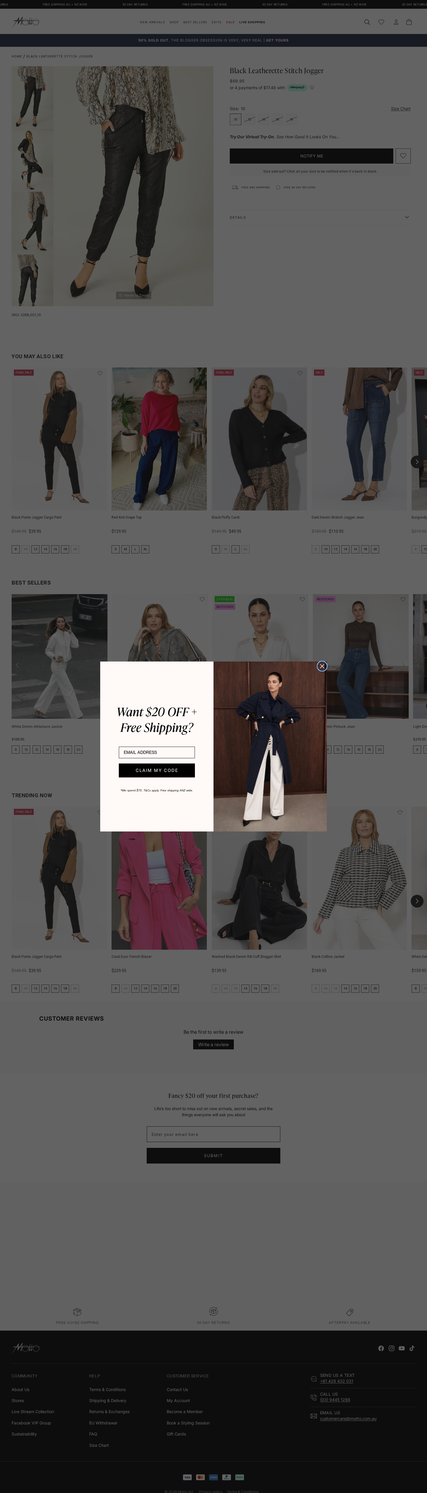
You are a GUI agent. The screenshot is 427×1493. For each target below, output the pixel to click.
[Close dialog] (322, 666)
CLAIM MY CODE (157, 770)
